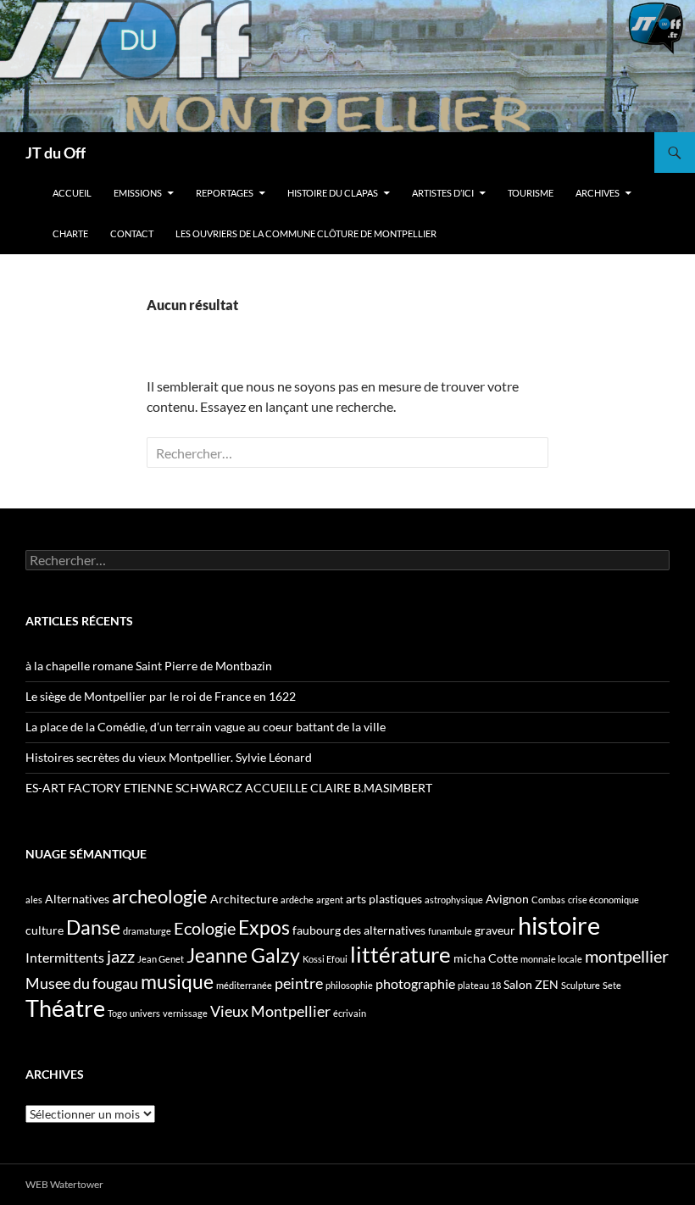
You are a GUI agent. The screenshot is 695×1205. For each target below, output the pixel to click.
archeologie (160, 896)
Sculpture (580, 985)
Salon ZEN (531, 984)
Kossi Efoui (325, 958)
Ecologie (205, 928)
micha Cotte (485, 958)
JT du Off (55, 152)
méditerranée (244, 985)
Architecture (244, 898)
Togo (117, 1013)
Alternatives (77, 898)
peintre (299, 983)
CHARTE (70, 233)
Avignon (507, 898)
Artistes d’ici (443, 192)
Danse (93, 927)
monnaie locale (551, 958)
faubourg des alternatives (358, 930)
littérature (400, 954)
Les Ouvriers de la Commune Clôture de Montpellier (305, 233)
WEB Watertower (64, 1184)
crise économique (603, 899)
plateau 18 (479, 985)
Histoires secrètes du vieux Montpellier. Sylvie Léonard (168, 757)
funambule (450, 930)
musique (177, 981)
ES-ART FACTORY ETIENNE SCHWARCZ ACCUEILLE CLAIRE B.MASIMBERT (228, 787)
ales (33, 899)
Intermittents (64, 957)
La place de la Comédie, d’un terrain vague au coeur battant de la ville (205, 726)
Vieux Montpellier (270, 1011)
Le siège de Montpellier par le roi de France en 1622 (160, 696)
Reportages (224, 192)
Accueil (72, 192)
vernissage (185, 1013)
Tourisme (530, 192)
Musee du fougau (81, 983)
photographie (415, 983)
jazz (121, 956)
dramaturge (147, 930)
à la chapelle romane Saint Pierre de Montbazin (148, 665)
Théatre (65, 1008)
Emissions (138, 192)
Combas (548, 899)
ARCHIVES (597, 192)
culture (44, 930)
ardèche (297, 899)
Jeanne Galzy (243, 955)
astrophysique (454, 899)
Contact (131, 233)
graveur (495, 930)
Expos (264, 927)
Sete (612, 985)
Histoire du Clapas (332, 192)
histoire (559, 925)
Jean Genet (160, 958)
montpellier (627, 956)
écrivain (349, 1013)
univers (145, 1013)
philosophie (349, 985)
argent (329, 899)
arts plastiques (384, 898)
